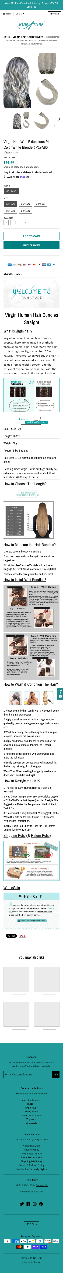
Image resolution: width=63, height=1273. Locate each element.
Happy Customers (30, 1099)
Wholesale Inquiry (32, 1153)
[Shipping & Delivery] (31, 880)
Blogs (30, 1103)
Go (56, 1074)
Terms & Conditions (31, 1157)
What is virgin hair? (18, 331)
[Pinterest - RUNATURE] (41, 1204)
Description (12, 273)
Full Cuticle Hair (30, 1115)
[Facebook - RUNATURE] (28, 1204)
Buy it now (31, 245)
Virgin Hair (30, 1107)
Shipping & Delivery (31, 1161)
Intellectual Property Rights (31, 1169)
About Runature (31, 1145)
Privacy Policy (31, 1149)
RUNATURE (36, 1258)
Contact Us (42, 1185)
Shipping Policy (15, 835)
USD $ (19, 13)
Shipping (8, 166)
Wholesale (31, 1123)
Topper (30, 1119)
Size (6, 198)
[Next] (59, 119)
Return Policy (41, 835)
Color (7, 186)
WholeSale (12, 887)
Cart (56, 13)
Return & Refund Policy (31, 1165)
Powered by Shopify (32, 1262)
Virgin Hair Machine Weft (28, 37)
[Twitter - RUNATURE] (22, 1204)
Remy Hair (30, 1111)
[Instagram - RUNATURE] (35, 1204)
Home (7, 37)
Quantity (8, 218)
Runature (9, 157)
